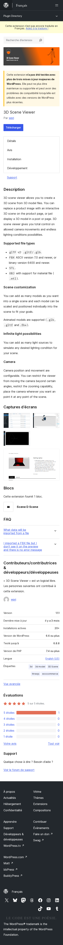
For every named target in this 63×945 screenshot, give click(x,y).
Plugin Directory (13, 15)
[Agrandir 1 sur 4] (25, 417)
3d (31, 666)
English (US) (52, 658)
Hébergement (12, 804)
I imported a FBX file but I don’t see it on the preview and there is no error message (23, 547)
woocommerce (50, 673)
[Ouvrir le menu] (57, 5)
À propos (9, 791)
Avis (9, 150)
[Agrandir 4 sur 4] (55, 453)
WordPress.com (15, 857)
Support (12, 177)
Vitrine (37, 791)
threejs (35, 673)
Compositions (42, 810)
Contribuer (40, 821)
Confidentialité (13, 810)
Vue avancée (12, 684)
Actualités (10, 798)
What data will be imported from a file (16, 531)
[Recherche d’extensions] (40, 40)
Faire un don (43, 834)
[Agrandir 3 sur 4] (25, 435)
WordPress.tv (14, 845)
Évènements (41, 828)
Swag (38, 840)
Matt (8, 863)
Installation (14, 159)
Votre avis (10, 743)
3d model (40, 666)
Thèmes (38, 798)
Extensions (40, 804)
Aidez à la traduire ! (37, 28)
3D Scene (53, 666)
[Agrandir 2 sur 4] (55, 417)
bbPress (11, 869)
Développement (17, 168)
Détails (11, 141)
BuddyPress (13, 875)
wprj (11, 118)
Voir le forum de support (19, 770)
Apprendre (10, 821)
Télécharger (13, 127)
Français (17, 891)
